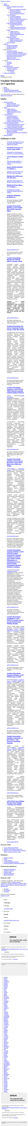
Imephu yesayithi (16, 882)
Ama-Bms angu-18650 (20, 885)
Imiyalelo (9, 62)
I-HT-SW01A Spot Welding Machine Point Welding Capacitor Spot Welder (15, 802)
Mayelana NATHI (8, 66)
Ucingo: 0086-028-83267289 (11, 847)
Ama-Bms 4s (4, 883)
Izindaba (6, 44)
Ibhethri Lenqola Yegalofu (16, 40)
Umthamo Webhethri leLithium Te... (13, 196)
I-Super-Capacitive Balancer (17, 20)
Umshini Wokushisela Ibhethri (14, 23)
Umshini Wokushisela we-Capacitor (12, 91)
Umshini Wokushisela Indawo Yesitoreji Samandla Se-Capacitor (15, 629)
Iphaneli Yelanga (11, 42)
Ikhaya (5, 4)
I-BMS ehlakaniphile (15, 33)
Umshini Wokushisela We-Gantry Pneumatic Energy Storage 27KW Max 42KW (15, 327)
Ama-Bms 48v (4, 886)
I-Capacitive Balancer (15, 16)
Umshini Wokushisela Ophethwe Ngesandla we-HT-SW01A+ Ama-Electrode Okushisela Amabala (15, 739)
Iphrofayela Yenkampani (13, 67)
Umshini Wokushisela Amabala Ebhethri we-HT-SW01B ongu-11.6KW (15, 675)
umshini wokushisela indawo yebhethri (13, 571)
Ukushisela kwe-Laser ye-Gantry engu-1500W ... (15, 148)
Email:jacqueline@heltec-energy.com (13, 849)
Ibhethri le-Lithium (11, 37)
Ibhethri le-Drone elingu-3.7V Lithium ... (15, 186)
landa (8, 64)
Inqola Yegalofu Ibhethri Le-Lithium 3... (15, 167)
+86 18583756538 (8, 908)
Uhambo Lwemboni (12, 69)
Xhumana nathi (10, 70)
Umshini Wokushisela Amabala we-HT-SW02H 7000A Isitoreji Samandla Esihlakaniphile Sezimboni (15, 390)
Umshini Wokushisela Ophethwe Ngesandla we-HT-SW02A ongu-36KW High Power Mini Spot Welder (15, 462)
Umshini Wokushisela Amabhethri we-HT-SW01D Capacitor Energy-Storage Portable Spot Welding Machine (15, 620)
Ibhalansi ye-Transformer (16, 22)
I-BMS (8, 30)
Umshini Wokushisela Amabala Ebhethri (17, 53)
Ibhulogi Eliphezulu (8, 875)
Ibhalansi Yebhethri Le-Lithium (15, 883)
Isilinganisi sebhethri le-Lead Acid (18, 19)
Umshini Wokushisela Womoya (17, 28)
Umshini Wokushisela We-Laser (18, 27)
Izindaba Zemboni (11, 48)
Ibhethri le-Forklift (14, 38)
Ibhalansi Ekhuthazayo (15, 17)
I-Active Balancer (11, 15)
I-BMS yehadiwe (14, 31)
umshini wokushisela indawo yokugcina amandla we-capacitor (15, 681)
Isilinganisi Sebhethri (15, 10)
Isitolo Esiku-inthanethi (9, 73)
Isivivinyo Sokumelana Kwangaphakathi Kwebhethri (17, 13)
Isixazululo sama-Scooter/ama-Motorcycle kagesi (14, 57)
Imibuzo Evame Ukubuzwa (13, 59)
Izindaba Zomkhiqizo (12, 46)
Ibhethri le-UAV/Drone (15, 41)
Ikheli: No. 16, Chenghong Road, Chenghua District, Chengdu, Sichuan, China (15, 851)
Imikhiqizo (6, 5)
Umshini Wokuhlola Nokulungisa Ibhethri (14, 128)
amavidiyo (9, 63)
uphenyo (9, 249)
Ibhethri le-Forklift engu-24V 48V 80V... (15, 177)
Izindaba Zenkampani (12, 45)
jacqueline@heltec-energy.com (11, 920)
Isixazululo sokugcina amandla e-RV (16, 55)
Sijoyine (12, 71)
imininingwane (14, 249)
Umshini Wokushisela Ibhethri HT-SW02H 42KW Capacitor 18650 (14, 259)
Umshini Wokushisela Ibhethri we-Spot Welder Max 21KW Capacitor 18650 (14, 208)
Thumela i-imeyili (5, 895)
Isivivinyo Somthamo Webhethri (18, 9)
